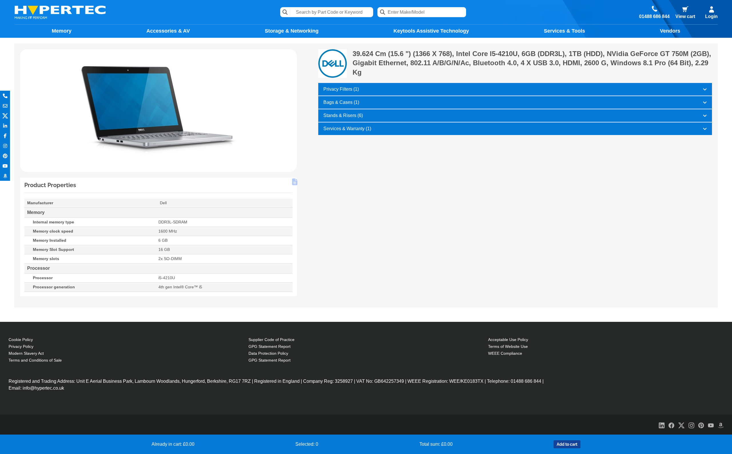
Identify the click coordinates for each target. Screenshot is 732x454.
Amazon (5, 176)
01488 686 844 (654, 16)
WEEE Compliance (505, 353)
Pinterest (5, 156)
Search (285, 12)
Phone (5, 96)
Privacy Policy (21, 346)
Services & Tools (564, 31)
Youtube (5, 166)
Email (5, 106)
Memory (61, 31)
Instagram (5, 146)
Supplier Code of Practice (271, 339)
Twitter (5, 116)
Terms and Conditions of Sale (35, 360)
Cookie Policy (21, 339)
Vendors (670, 31)
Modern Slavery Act (26, 353)
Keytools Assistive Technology (431, 31)
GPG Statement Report (269, 346)
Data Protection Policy (268, 353)
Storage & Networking (292, 31)
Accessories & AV (168, 31)
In (5, 126)
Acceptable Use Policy (508, 339)
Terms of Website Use (508, 346)
